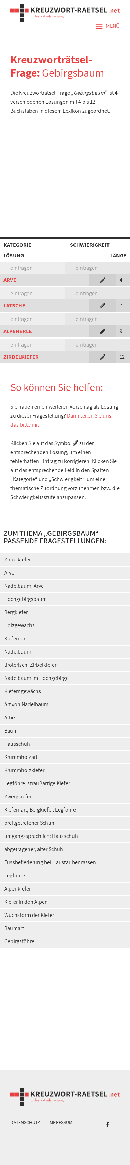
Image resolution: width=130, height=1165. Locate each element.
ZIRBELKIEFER (21, 356)
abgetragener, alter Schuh (33, 849)
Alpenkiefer (17, 888)
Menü (107, 26)
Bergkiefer (16, 612)
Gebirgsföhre (19, 941)
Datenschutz (25, 1122)
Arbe (9, 717)
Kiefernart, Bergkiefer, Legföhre (40, 809)
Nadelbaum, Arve (24, 585)
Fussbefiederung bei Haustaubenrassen (50, 862)
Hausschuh (17, 743)
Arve (9, 572)
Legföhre (14, 875)
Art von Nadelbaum (26, 704)
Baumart (14, 928)
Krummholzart (20, 757)
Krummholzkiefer (24, 770)
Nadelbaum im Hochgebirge (36, 678)
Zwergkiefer (18, 796)
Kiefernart (15, 638)
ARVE (9, 279)
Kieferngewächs (22, 691)
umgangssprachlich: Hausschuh (41, 836)
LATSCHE (14, 305)
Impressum (60, 1122)
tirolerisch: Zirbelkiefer (30, 664)
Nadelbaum (17, 651)
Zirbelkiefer (17, 559)
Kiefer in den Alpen (26, 901)
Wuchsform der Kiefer (29, 915)
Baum (11, 730)
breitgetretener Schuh (29, 822)
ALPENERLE (17, 331)
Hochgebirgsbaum (25, 599)
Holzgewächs (19, 625)
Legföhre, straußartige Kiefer (37, 783)
